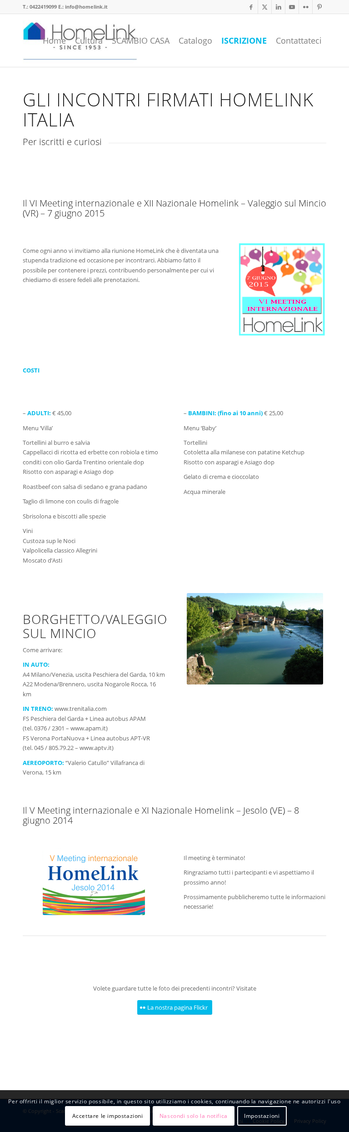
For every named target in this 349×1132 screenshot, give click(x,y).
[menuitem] (54, 40)
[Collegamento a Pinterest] (319, 7)
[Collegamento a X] (264, 7)
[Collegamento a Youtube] (292, 7)
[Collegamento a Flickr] (305, 7)
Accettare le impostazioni (107, 1116)
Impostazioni (261, 1116)
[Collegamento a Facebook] (251, 7)
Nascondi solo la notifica (194, 1116)
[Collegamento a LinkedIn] (278, 7)
